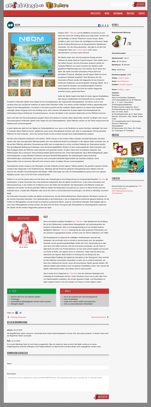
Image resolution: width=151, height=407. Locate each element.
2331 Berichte (117, 193)
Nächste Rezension (98, 317)
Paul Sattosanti (123, 81)
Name (9, 364)
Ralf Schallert (23, 245)
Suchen (140, 4)
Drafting (121, 89)
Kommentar (11, 374)
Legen (127, 89)
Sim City (102, 179)
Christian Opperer (126, 84)
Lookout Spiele (81, 50)
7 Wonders (73, 33)
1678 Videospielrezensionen (122, 191)
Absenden (102, 397)
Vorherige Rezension (18, 317)
